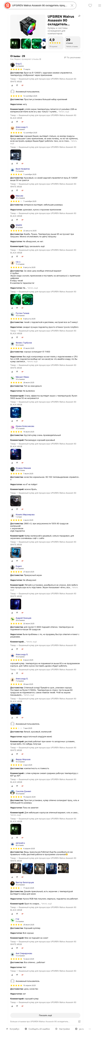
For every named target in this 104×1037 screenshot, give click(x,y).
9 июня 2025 (28, 660)
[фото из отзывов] (15, 155)
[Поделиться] (79, 16)
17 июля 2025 (28, 888)
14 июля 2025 (28, 432)
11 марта (26, 69)
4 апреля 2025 (29, 848)
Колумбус (14, 1029)
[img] (16, 69)
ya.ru (81, 1029)
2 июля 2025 (28, 520)
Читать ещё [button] (63, 111)
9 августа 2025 (29, 267)
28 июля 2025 (28, 382)
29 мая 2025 (28, 684)
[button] (15, 44)
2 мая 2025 (27, 765)
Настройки (64, 1029)
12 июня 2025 (28, 959)
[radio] (12, 85)
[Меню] (99, 5)
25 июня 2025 (28, 925)
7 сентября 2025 (29, 174)
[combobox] (40, 5)
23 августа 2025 (29, 231)
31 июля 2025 (28, 348)
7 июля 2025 (28, 474)
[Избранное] (90, 5)
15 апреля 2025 (29, 797)
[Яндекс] (8, 5)
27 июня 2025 (28, 572)
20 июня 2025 (28, 623)
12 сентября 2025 (30, 133)
